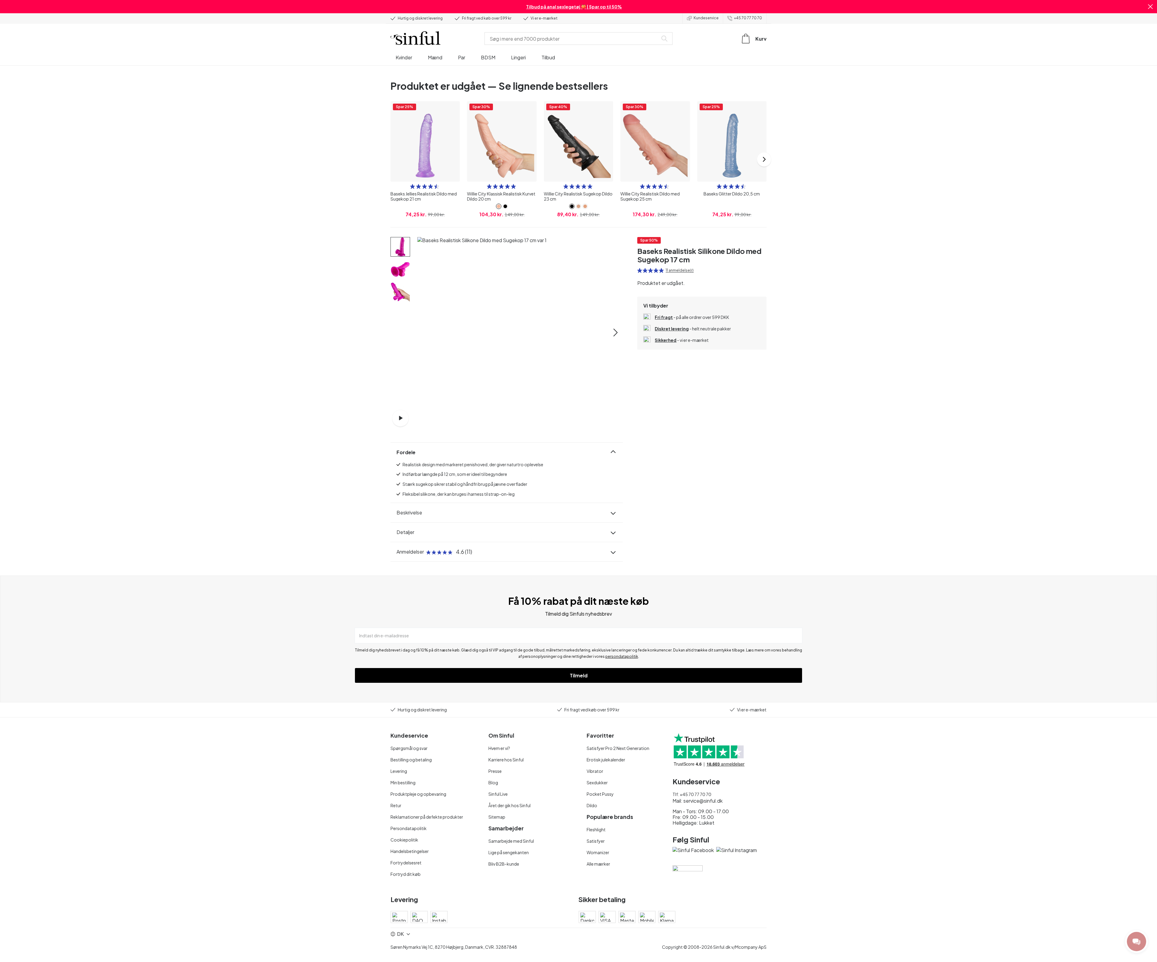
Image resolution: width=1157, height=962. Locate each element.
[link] (498, 206)
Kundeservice (706, 18)
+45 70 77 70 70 (748, 18)
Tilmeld (579, 675)
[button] (1150, 6)
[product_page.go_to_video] (400, 418)
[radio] (412, 186)
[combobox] (572, 39)
